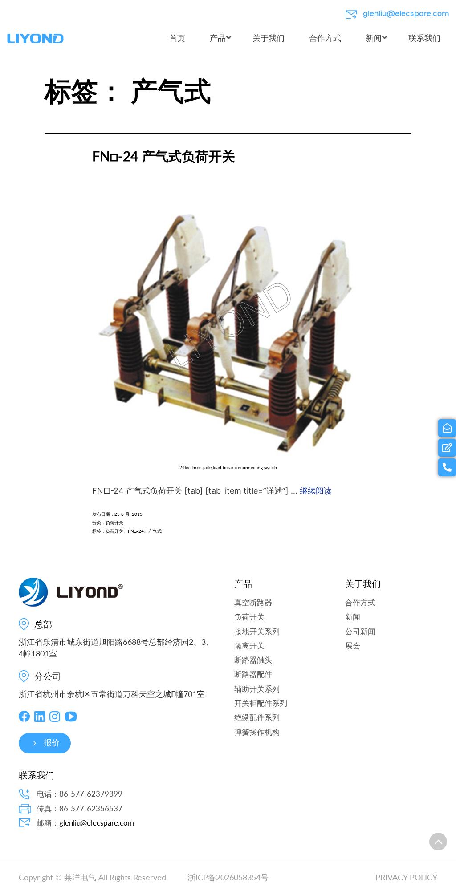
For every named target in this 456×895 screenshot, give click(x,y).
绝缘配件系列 (257, 717)
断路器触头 (253, 659)
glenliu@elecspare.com (406, 14)
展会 (352, 645)
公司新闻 (360, 631)
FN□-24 (136, 531)
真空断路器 (253, 602)
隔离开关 (249, 645)
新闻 (352, 616)
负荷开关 (114, 522)
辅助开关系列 (257, 688)
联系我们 (36, 775)
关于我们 (363, 584)
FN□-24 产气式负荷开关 (163, 156)
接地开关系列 (257, 631)
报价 (52, 743)
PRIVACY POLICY (406, 877)
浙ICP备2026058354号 (228, 877)
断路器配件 (253, 674)
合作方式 (360, 602)
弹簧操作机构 (257, 732)
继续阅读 (316, 490)
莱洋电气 (80, 877)
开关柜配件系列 (260, 703)
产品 (243, 584)
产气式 (155, 531)
